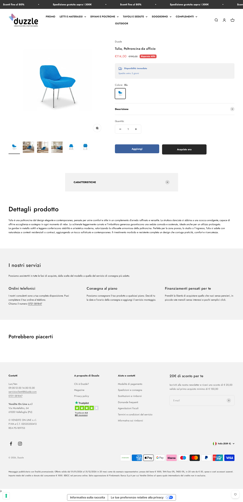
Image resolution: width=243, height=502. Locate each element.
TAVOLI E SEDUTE (133, 16)
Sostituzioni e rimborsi (130, 396)
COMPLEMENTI (185, 16)
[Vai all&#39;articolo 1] (14, 148)
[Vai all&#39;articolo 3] (42, 148)
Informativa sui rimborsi (130, 420)
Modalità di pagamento (130, 384)
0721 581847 (35, 303)
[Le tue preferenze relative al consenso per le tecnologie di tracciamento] (6, 495)
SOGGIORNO (160, 16)
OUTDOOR (121, 23)
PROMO (50, 16)
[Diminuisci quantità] (120, 129)
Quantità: (119, 121)
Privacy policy (81, 396)
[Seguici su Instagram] (20, 443)
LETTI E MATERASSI (71, 16)
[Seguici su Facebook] (11, 443)
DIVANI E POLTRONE (102, 16)
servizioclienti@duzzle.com (23, 392)
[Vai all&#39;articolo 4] (57, 148)
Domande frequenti (128, 402)
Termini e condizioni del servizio (135, 414)
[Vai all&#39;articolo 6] (85, 148)
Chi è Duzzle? (81, 384)
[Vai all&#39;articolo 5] (71, 148)
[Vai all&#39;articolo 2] (28, 148)
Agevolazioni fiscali (128, 408)
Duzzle (118, 41)
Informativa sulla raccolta (87, 497)
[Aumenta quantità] (136, 129)
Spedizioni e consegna (130, 390)
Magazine (79, 390)
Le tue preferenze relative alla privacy (137, 497)
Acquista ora (184, 149)
